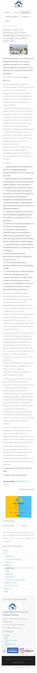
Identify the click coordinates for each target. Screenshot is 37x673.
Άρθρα (8, 571)
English (6, 591)
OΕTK (5, 553)
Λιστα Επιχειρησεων (12, 585)
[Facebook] (10, 650)
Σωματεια (9, 562)
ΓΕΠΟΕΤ (7, 645)
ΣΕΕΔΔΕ (7, 635)
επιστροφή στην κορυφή (26, 489)
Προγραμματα (10, 577)
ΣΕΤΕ (6, 637)
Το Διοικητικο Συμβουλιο (13, 559)
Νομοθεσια (9, 574)
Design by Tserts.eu (18, 662)
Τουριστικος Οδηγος (10, 582)
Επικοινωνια (8, 588)
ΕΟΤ (6, 639)
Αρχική (6, 550)
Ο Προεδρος (10, 556)
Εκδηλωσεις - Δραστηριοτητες (15, 580)
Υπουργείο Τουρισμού (11, 640)
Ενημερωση (7, 565)
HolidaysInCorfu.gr (10, 644)
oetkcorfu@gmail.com (14, 628)
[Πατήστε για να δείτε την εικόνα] (18, 49)
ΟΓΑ (6, 642)
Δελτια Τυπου (10, 568)
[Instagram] (26, 650)
